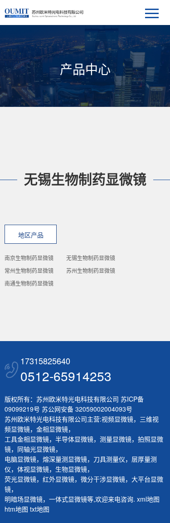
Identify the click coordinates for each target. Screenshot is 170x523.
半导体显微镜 (74, 438)
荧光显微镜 (20, 478)
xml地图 (148, 498)
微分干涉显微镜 (103, 478)
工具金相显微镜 (27, 438)
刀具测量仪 (109, 458)
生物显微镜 (71, 468)
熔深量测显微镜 (65, 458)
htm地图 (16, 508)
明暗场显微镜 (24, 498)
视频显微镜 (117, 418)
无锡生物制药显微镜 (90, 258)
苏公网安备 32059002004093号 (86, 408)
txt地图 (39, 508)
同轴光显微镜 (36, 448)
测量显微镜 (115, 438)
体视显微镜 (33, 468)
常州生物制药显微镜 (29, 270)
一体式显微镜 (68, 498)
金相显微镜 (52, 428)
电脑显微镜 (20, 458)
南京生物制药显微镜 (29, 258)
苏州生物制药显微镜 (90, 270)
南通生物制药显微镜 (29, 283)
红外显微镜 (58, 478)
